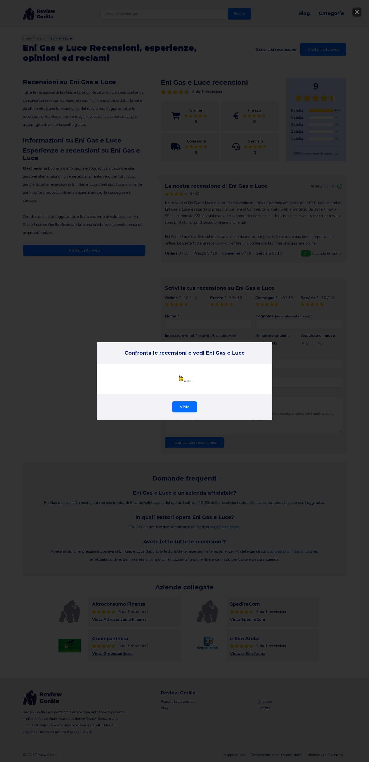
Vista (185, 407)
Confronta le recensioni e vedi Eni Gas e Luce (185, 353)
